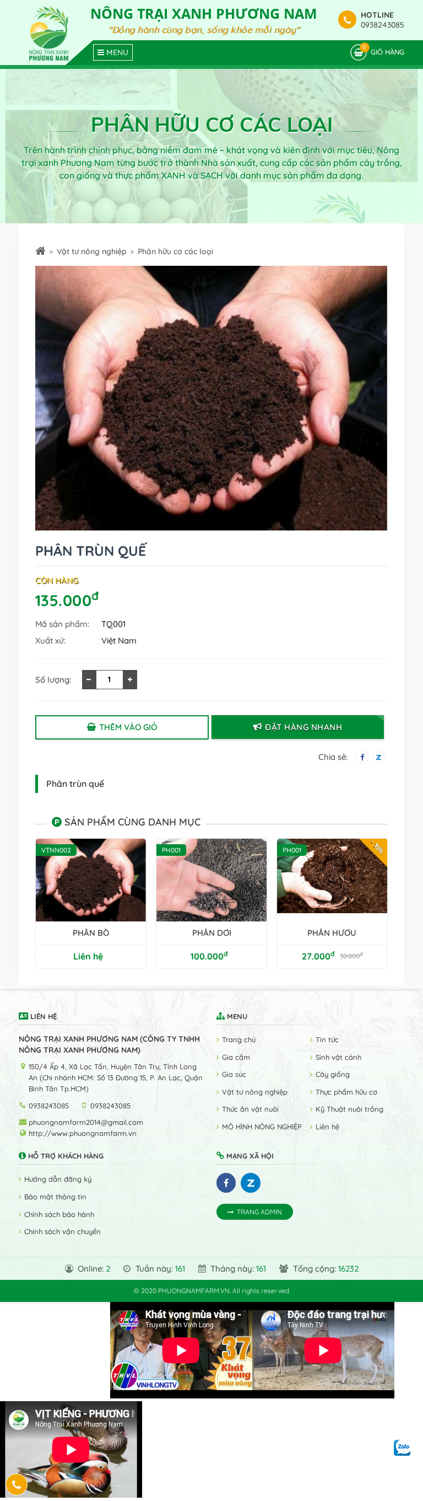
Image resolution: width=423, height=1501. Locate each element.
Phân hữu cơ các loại (175, 251)
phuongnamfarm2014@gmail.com (86, 1122)
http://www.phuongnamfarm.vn (83, 1133)
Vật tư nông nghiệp (92, 251)
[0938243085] (17, 1484)
